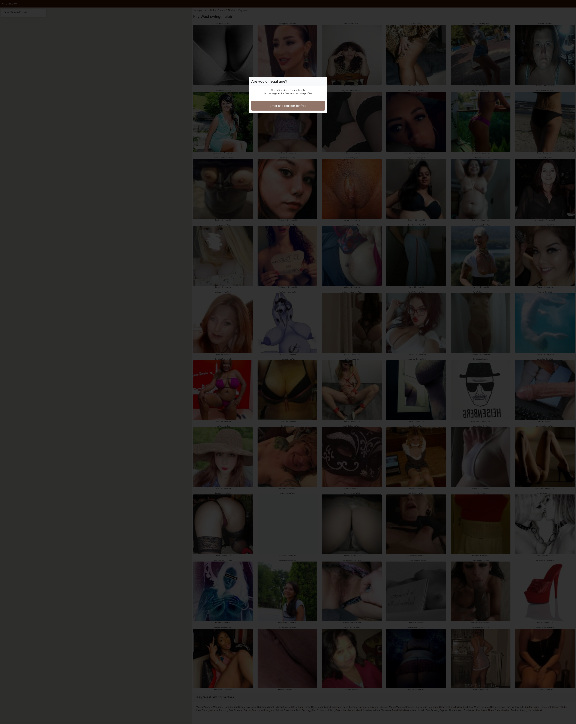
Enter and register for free (288, 106)
